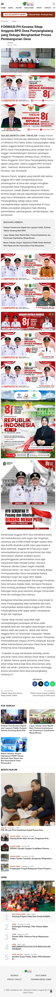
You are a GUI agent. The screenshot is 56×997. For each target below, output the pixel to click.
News (18, 836)
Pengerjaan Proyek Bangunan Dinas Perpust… (31, 868)
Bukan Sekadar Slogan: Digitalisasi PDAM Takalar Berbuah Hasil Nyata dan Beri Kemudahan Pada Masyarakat (12, 758)
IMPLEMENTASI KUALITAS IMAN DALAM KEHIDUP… (31, 947)
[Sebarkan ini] (35, 683)
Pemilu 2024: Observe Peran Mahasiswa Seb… (30, 937)
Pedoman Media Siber (41, 979)
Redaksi (14, 976)
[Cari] (54, 3)
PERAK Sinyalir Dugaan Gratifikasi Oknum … (30, 848)
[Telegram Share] (46, 683)
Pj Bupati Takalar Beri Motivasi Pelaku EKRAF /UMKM (11, 693)
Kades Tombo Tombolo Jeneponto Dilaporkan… (32, 858)
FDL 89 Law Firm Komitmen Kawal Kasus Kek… (23, 830)
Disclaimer (41, 976)
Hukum (3, 828)
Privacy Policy (14, 979)
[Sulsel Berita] (28, 4)
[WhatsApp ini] (52, 683)
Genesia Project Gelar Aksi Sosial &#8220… (32, 916)
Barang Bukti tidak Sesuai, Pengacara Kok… (30, 838)
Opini (23, 914)
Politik (20, 954)
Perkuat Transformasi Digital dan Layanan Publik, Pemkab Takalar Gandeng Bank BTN (14, 728)
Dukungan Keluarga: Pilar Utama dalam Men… (30, 927)
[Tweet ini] (40, 683)
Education (16, 914)
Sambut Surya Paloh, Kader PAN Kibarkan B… (31, 958)
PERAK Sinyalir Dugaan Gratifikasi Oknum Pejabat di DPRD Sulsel (42, 693)
